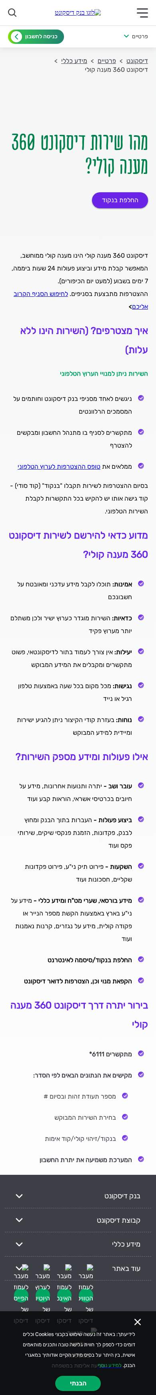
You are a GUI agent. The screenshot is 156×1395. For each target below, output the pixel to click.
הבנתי (78, 1383)
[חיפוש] (13, 12)
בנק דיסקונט (122, 1196)
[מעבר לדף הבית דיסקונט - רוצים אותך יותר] (78, 12)
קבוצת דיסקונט (118, 1220)
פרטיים (107, 61)
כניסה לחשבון (41, 36)
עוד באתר (126, 1268)
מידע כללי (74, 61)
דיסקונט (137, 61)
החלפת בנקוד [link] (120, 200)
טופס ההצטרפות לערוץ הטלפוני (59, 466)
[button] (122, 36)
